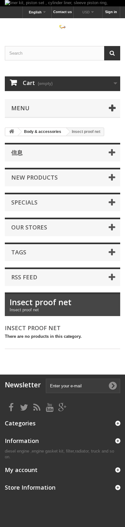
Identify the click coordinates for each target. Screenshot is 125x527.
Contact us (62, 12)
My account (21, 470)
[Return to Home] (11, 132)
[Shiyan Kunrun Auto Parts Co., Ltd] (62, 26)
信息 (17, 152)
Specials (24, 202)
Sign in (111, 12)
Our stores (29, 227)
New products (34, 177)
